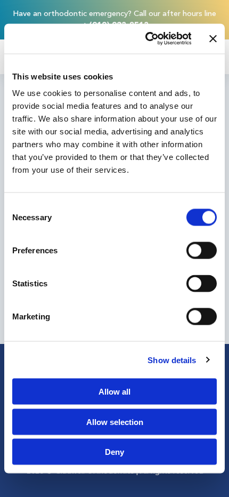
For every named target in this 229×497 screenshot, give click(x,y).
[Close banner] (213, 38)
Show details (172, 359)
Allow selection (114, 421)
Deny (114, 451)
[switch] (201, 250)
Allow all (114, 391)
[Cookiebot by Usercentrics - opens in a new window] (146, 39)
